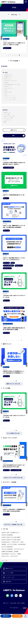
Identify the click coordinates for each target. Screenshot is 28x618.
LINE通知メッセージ (8, 77)
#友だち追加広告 (5, 554)
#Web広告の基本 (21, 544)
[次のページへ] (19, 340)
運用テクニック (7, 112)
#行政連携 (16, 551)
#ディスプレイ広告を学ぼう (7, 549)
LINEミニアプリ (7, 79)
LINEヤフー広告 (7, 92)
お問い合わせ (6, 616)
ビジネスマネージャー (8, 88)
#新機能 (19, 554)
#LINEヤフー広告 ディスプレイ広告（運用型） (11, 537)
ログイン (25, 616)
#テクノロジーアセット (19, 549)
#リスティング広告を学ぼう (7, 546)
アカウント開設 (17, 616)
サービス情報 (7, 114)
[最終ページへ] (21, 340)
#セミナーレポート (5, 556)
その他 (5, 90)
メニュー (25, 2)
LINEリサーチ (7, 86)
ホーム (2, 560)
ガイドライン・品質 (8, 118)
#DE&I (22, 542)
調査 (5, 122)
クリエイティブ (7, 120)
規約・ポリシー (6, 603)
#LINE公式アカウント (6, 542)
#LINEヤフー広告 (5, 532)
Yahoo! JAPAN (13, 603)
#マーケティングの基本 (12, 544)
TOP (25, 608)
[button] (1, 37)
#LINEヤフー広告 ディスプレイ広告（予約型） (11, 539)
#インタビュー (13, 554)
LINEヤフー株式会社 (21, 603)
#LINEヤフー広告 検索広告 (7, 535)
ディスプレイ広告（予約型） (10, 100)
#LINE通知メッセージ (14, 532)
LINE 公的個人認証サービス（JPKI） (12, 84)
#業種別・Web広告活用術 (7, 551)
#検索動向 (4, 544)
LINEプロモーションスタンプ (10, 81)
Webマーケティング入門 (9, 116)
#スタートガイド (14, 556)
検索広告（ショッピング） (9, 96)
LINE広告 (6, 82)
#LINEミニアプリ (15, 542)
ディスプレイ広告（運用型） (10, 98)
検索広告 (6, 94)
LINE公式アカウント (8, 75)
